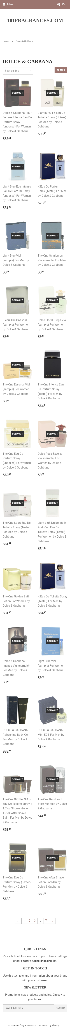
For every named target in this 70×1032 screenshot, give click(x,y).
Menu (10, 4)
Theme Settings (57, 956)
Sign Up (60, 1008)
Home (6, 41)
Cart (64, 4)
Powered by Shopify (49, 1025)
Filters (61, 70)
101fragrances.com (35, 20)
